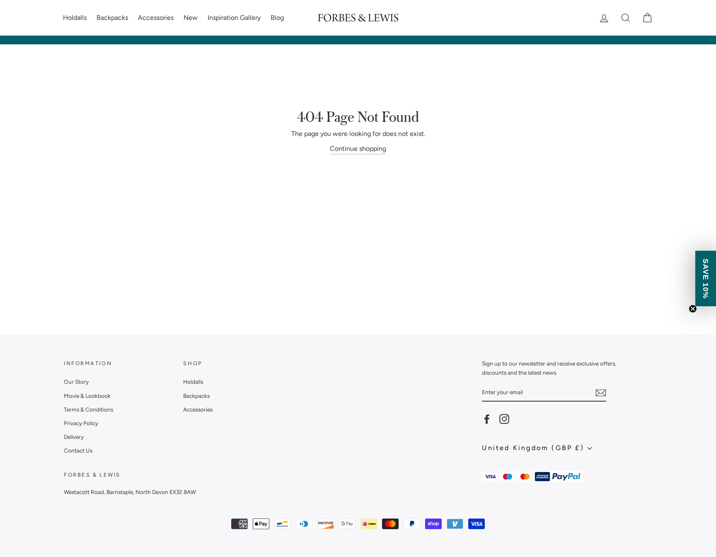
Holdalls (75, 18)
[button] (705, 278)
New (191, 18)
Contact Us (78, 450)
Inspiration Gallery (234, 18)
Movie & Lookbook (87, 395)
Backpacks (112, 18)
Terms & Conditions (88, 409)
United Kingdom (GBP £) (534, 448)
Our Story (76, 381)
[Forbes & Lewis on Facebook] (487, 419)
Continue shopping (358, 149)
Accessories (156, 18)
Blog (277, 18)
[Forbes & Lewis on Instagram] (504, 419)
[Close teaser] (693, 309)
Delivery (74, 436)
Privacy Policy (81, 423)
